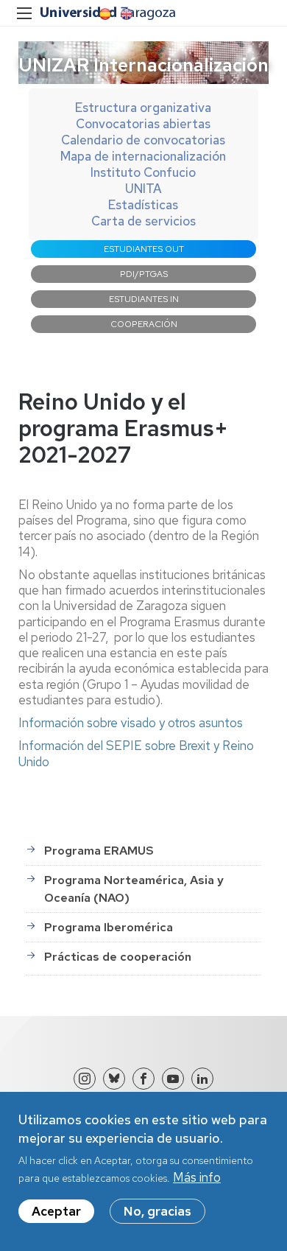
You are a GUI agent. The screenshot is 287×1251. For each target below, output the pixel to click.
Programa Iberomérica (108, 927)
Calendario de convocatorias (143, 140)
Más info (197, 1177)
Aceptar (56, 1211)
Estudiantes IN (144, 299)
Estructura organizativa (143, 107)
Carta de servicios (143, 221)
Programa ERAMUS (99, 850)
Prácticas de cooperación (117, 956)
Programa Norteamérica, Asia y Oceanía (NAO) (134, 888)
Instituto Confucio (143, 172)
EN (125, 14)
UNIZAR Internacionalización (143, 64)
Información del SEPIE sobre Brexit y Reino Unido (136, 753)
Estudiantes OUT (144, 249)
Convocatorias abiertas (143, 124)
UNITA (143, 189)
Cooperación (143, 324)
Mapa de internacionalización (143, 156)
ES (103, 14)
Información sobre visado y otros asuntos (130, 723)
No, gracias (157, 1211)
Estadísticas (143, 205)
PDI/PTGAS (144, 274)
